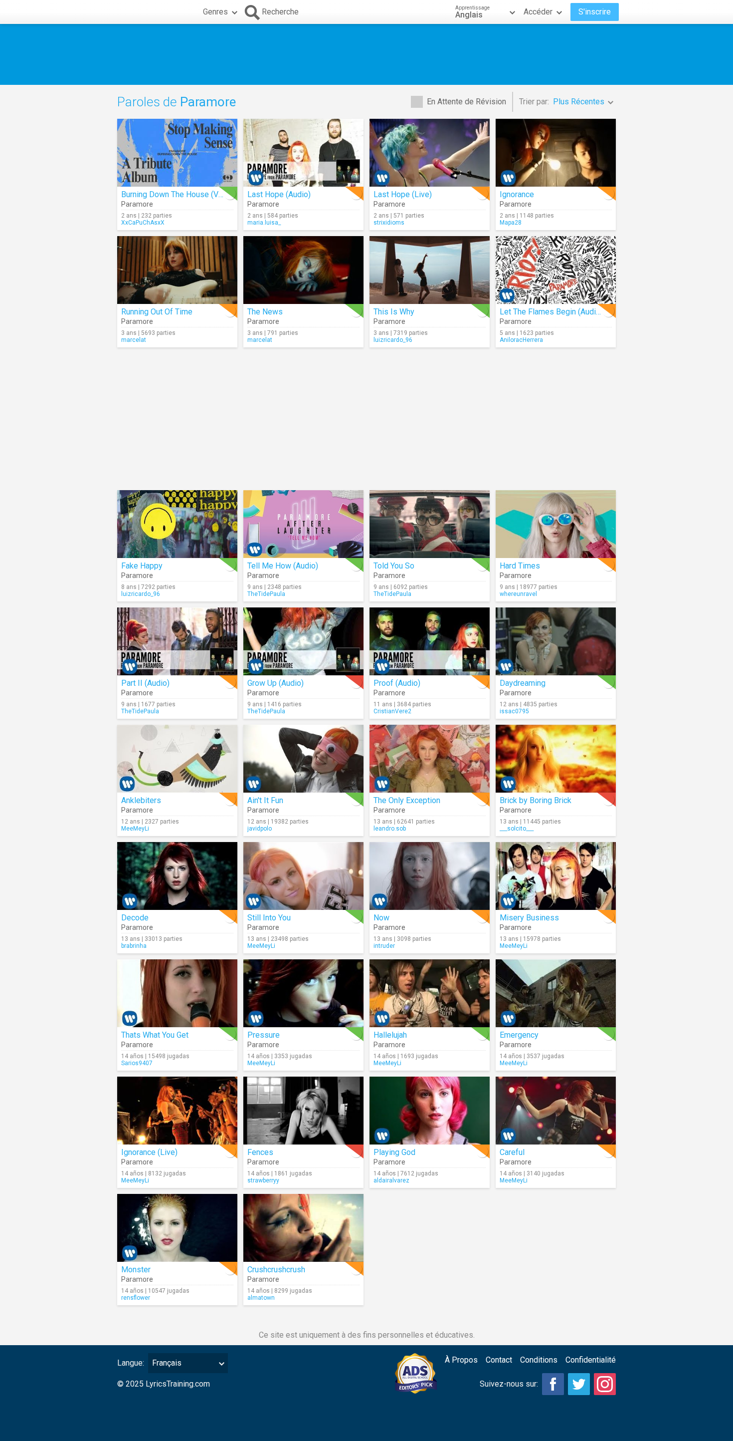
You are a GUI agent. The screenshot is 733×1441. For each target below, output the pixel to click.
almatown (261, 1297)
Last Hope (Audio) (279, 194)
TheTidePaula (266, 593)
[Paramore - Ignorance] (556, 153)
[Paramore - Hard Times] (556, 524)
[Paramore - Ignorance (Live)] (177, 1111)
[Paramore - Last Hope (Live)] (429, 153)
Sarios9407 (137, 1063)
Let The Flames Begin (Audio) (551, 311)
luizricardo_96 (392, 339)
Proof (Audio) (396, 683)
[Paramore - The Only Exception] (429, 759)
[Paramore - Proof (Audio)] (429, 641)
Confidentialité (590, 1360)
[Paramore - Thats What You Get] (177, 993)
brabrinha (134, 945)
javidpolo (259, 828)
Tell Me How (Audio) (282, 566)
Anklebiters (141, 800)
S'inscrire (594, 11)
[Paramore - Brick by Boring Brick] (556, 759)
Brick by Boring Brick (535, 800)
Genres (215, 11)
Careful (512, 1152)
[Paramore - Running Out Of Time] (177, 270)
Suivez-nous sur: (509, 1384)
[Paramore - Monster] (177, 1228)
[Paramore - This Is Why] (429, 270)
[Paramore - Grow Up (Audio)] (303, 641)
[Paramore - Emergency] (556, 993)
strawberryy (263, 1180)
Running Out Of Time (156, 311)
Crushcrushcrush (276, 1269)
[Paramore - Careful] (556, 1111)
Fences (260, 1152)
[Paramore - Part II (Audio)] (177, 641)
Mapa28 (511, 222)
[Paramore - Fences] (303, 1111)
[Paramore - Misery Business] (556, 876)
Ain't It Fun (265, 800)
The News (265, 311)
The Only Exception (406, 800)
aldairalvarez (391, 1180)
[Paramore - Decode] (177, 876)
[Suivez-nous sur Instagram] (605, 1384)
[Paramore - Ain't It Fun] (303, 759)
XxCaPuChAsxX (143, 222)
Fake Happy (142, 566)
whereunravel (518, 593)
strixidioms (388, 222)
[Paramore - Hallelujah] (429, 993)
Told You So (393, 566)
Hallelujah (390, 1035)
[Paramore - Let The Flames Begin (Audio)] (556, 270)
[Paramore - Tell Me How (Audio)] (303, 524)
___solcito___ (517, 828)
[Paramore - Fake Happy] (177, 524)
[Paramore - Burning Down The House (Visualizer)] (177, 153)
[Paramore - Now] (429, 876)
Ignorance (517, 194)
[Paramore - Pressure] (303, 993)
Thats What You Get (154, 1035)
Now (381, 917)
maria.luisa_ (264, 222)
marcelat (133, 339)
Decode (135, 917)
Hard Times (520, 566)
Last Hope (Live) (402, 194)
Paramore (137, 204)
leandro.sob (389, 828)
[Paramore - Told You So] (429, 524)
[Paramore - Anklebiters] (177, 759)
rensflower (135, 1297)
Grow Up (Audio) (275, 683)
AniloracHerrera (521, 339)
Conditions (538, 1360)
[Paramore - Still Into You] (303, 876)
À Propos (461, 1360)
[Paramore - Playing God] (429, 1111)
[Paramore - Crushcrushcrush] (303, 1228)
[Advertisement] (366, 54)
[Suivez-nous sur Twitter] (579, 1384)
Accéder (538, 11)
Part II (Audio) (145, 683)
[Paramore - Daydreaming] (556, 641)
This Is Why (393, 311)
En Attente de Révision (466, 101)
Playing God (394, 1152)
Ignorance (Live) (149, 1152)
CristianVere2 (392, 711)
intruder (384, 945)
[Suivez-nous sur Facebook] (553, 1384)
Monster (136, 1269)
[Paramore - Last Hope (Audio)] (303, 153)
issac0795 (514, 711)
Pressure (263, 1035)
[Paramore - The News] (303, 270)
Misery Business (529, 917)
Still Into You (269, 917)
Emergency (519, 1035)
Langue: (130, 1363)
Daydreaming (523, 683)
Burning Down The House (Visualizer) (186, 194)
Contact (499, 1360)
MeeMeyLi (135, 828)
